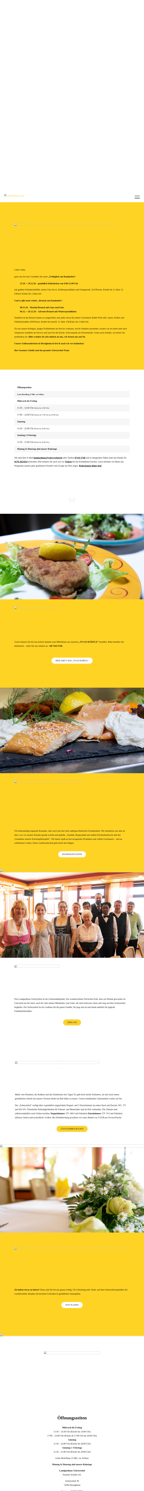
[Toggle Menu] (137, 197)
